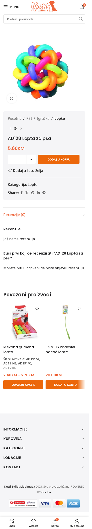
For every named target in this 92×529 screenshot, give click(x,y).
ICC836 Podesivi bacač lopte (60, 350)
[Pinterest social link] (33, 193)
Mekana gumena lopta (18, 350)
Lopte (59, 118)
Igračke (43, 118)
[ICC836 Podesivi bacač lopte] (66, 323)
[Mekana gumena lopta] (23, 323)
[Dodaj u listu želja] (37, 309)
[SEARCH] (80, 19)
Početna (14, 118)
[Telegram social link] (44, 193)
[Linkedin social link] (38, 193)
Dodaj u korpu (59, 159)
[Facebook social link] (21, 193)
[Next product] (21, 128)
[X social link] (27, 193)
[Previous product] (10, 128)
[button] (66, 384)
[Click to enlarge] (12, 98)
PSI (29, 118)
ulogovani (31, 268)
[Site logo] (44, 6)
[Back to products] (16, 128)
